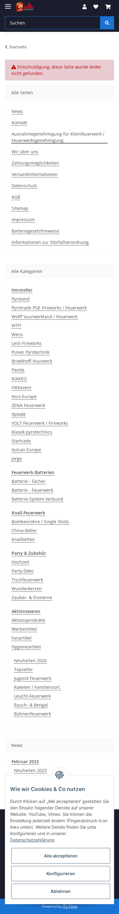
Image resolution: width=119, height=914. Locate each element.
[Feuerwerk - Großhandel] (25, 7)
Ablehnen (61, 891)
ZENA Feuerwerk (28, 405)
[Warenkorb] (108, 7)
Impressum (23, 219)
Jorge (17, 458)
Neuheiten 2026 (30, 660)
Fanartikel (22, 638)
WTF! (16, 325)
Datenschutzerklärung (32, 839)
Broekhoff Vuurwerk (32, 361)
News (17, 111)
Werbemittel (24, 629)
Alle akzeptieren (61, 855)
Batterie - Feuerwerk (32, 490)
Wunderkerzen (27, 588)
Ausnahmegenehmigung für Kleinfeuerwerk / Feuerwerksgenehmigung (58, 137)
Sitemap (20, 208)
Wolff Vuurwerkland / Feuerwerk (45, 316)
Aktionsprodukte (28, 620)
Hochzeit (20, 562)
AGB (16, 197)
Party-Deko (23, 571)
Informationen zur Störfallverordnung (50, 242)
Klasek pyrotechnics (32, 432)
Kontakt (19, 122)
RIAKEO (19, 379)
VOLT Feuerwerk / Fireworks (40, 423)
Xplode (19, 414)
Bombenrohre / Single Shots (40, 521)
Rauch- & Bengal (31, 705)
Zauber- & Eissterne (32, 597)
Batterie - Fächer (28, 481)
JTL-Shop (70, 906)
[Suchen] (107, 22)
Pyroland (21, 299)
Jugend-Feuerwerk (32, 678)
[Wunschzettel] (96, 7)
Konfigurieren (60, 873)
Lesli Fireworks (26, 343)
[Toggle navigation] (8, 4)
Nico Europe (24, 396)
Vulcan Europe (26, 450)
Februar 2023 (25, 761)
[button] (84, 7)
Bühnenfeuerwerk (32, 714)
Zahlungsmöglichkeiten (35, 163)
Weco (17, 334)
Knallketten (23, 539)
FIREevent (21, 387)
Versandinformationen (35, 174)
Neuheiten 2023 (30, 770)
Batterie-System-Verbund (37, 499)
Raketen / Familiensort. (37, 687)
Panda (18, 370)
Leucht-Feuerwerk (32, 696)
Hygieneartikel (26, 647)
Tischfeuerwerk (27, 580)
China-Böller (24, 530)
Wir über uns (25, 152)
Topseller (23, 669)
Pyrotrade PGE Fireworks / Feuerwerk (49, 308)
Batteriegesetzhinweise (35, 231)
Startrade (21, 441)
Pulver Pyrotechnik (30, 352)
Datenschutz (24, 185)
